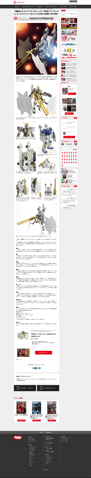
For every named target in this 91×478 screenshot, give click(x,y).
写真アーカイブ (48, 447)
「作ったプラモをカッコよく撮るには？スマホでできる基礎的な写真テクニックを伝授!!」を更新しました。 (69, 201)
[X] (35, 368)
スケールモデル (32, 450)
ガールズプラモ (32, 448)
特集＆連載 (48, 436)
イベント (30, 456)
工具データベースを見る (68, 137)
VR (29, 464)
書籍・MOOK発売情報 (50, 438)
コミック (30, 462)
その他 (30, 465)
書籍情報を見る (68, 113)
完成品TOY (31, 453)
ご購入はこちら (21, 420)
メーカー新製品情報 (71, 205)
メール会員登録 (32, 439)
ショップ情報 (65, 441)
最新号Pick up (48, 439)
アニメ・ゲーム (32, 457)
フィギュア (31, 451)
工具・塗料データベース (67, 438)
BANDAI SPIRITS (32, 18)
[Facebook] (33, 368)
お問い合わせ (55, 3)
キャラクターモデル (32, 447)
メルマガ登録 (73, 1)
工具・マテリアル (32, 454)
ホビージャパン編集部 (49, 451)
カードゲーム (31, 460)
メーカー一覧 (48, 444)
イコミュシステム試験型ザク (36, 76)
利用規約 (41, 432)
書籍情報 (64, 436)
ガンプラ (51, 18)
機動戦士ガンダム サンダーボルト (44, 18)
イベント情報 (65, 439)
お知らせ (50, 3)
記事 (71, 189)
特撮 (30, 459)
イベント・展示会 (49, 448)
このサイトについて (62, 3)
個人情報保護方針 (48, 432)
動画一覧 (47, 454)
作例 (37, 18)
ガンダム (15, 18)
